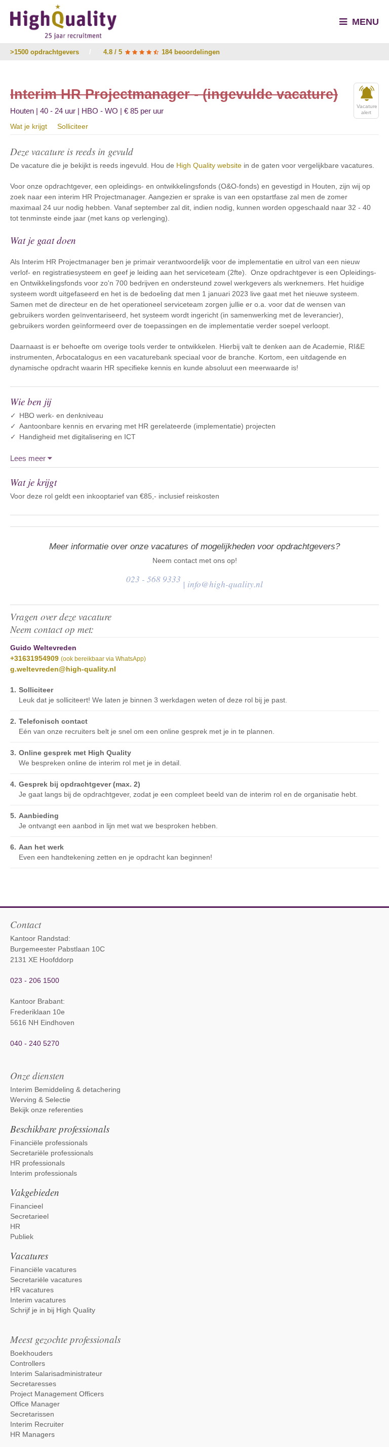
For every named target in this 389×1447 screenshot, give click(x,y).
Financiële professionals (49, 1143)
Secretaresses (33, 1384)
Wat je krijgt (28, 126)
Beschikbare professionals (59, 1128)
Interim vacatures (38, 1300)
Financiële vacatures (43, 1269)
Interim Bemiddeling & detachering (65, 1089)
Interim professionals (43, 1173)
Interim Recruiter (37, 1424)
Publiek (21, 1236)
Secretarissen (32, 1414)
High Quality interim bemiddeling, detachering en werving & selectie (63, 22)
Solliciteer (72, 126)
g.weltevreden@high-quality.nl (63, 669)
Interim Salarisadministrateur (56, 1373)
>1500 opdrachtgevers (44, 52)
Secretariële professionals (51, 1153)
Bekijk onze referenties (46, 1110)
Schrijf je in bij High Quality (52, 1310)
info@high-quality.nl (225, 584)
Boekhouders (31, 1353)
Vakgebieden (34, 1192)
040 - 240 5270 (34, 1043)
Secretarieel (29, 1216)
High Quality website (209, 165)
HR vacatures (32, 1290)
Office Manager (35, 1404)
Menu (364, 22)
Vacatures (29, 1255)
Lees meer (29, 458)
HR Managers (32, 1434)
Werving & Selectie (40, 1100)
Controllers (27, 1363)
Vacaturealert (367, 109)
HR (15, 1226)
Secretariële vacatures (46, 1280)
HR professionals (37, 1163)
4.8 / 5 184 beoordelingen (161, 52)
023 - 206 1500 (34, 980)
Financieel (26, 1206)
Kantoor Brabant (36, 1001)
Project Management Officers (57, 1394)
